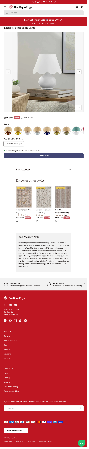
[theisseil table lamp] (37, 130)
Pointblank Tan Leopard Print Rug (62, 211)
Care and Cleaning (11, 387)
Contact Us (8, 369)
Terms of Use (19, 441)
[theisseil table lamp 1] (18, 130)
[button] (82, 7)
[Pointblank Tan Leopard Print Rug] (63, 197)
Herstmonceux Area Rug (24, 211)
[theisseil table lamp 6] (8, 130)
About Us (7, 332)
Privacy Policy (8, 441)
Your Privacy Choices (45, 441)
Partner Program (10, 340)
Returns (7, 382)
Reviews (7, 336)
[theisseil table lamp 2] (47, 130)
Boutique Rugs (12, 438)
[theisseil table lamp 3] (57, 130)
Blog (5, 345)
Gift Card (7, 358)
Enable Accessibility (11, 391)
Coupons (7, 354)
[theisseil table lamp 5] (27, 130)
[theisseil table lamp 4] (66, 130)
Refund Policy (31, 441)
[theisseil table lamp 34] (76, 130)
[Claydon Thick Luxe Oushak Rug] (44, 197)
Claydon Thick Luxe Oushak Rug (43, 211)
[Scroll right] (82, 130)
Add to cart (44, 156)
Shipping (7, 378)
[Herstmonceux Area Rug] (24, 197)
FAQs (6, 373)
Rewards (7, 349)
